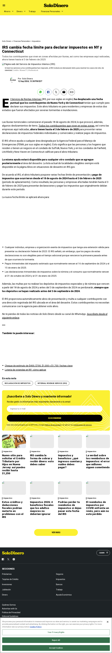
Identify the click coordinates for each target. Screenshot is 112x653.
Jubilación (6, 590)
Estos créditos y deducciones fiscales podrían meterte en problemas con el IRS (12, 509)
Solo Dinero (6, 41)
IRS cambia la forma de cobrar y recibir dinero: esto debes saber (42, 460)
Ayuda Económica (64, 595)
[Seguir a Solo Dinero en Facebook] (3, 559)
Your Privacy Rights (56, 632)
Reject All (56, 640)
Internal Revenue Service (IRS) (52, 383)
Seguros (59, 574)
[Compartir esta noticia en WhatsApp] (40, 92)
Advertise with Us (9, 609)
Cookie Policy (36, 627)
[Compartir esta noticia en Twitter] (56, 92)
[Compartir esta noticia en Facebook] (48, 92)
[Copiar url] (71, 92)
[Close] (108, 622)
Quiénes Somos (9, 605)
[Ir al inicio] (13, 553)
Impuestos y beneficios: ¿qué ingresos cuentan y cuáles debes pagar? (70, 461)
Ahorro (7, 11)
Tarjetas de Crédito (10, 579)
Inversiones (7, 584)
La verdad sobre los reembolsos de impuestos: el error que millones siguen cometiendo (98, 461)
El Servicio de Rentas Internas (26, 99)
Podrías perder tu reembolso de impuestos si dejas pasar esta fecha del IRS (69, 508)
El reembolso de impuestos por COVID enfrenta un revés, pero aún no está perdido (97, 508)
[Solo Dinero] (56, 5)
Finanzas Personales (50, 11)
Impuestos (36, 41)
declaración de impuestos (17, 383)
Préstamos (7, 574)
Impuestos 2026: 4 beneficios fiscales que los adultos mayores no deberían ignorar (42, 508)
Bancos (59, 584)
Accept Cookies (56, 648)
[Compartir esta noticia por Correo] (64, 92)
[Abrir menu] (4, 5)
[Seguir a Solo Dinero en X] (8, 559)
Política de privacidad (53, 425)
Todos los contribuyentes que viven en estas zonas (66, 125)
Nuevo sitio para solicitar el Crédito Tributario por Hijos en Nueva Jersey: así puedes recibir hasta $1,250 (13, 464)
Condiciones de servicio (82, 425)
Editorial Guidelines (10, 616)
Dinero (20, 11)
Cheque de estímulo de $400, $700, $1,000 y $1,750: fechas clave (39, 365)
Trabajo (32, 11)
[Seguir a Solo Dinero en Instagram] (14, 559)
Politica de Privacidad (11, 612)
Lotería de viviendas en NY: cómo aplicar (25, 369)
